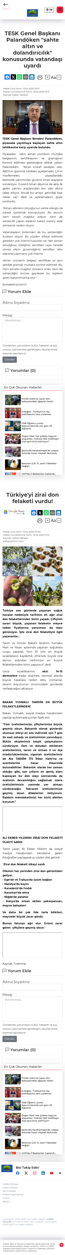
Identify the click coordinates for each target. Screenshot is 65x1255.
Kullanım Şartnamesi (12, 1194)
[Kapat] (62, 1244)
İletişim (6, 1201)
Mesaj (7, 315)
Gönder (10, 359)
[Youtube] (51, 1173)
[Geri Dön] (5, 4)
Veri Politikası (9, 1191)
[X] (26, 1173)
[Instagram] (34, 1173)
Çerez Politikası (10, 1187)
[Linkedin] (43, 1173)
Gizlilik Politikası (10, 1184)
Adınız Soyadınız (16, 303)
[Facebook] (17, 1173)
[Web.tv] (60, 1173)
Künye (5, 1198)
